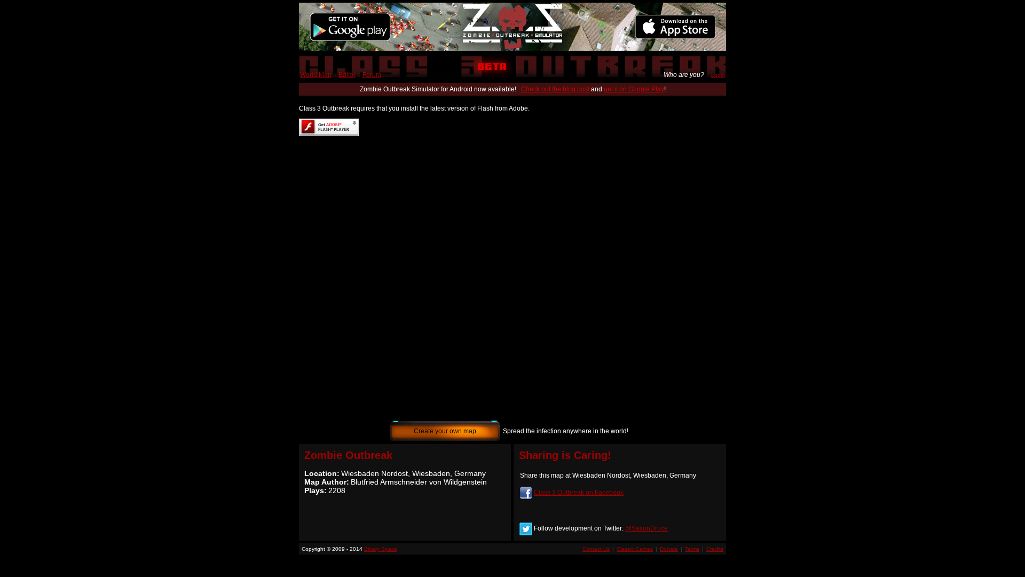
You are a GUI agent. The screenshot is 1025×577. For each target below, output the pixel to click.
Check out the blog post (555, 89)
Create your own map (445, 431)
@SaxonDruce (646, 528)
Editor (347, 75)
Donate (669, 549)
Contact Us (596, 549)
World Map (316, 75)
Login (718, 75)
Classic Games (635, 549)
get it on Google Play (634, 89)
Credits (714, 549)
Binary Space (380, 549)
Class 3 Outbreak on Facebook (579, 492)
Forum (371, 75)
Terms (692, 549)
